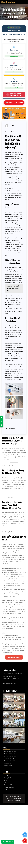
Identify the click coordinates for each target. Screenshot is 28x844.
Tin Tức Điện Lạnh (10, 428)
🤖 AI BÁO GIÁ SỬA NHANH (14, 102)
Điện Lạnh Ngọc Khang (8, 2)
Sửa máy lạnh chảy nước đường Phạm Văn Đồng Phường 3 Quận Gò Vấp (12, 505)
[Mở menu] (26, 2)
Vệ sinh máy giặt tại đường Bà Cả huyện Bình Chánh (13, 472)
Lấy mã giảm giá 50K (14, 657)
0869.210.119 (17, 379)
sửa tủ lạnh (11, 553)
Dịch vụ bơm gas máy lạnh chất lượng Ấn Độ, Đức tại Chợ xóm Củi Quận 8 (12, 440)
